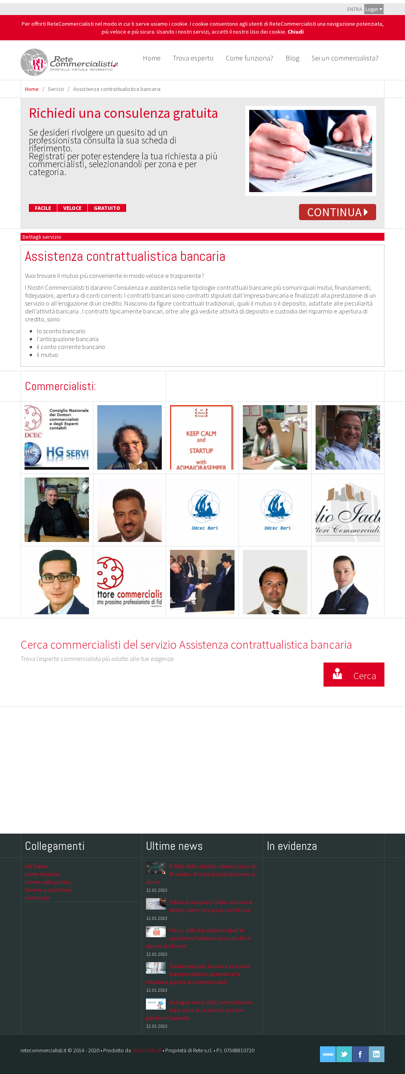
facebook (360, 1054)
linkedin (376, 1054)
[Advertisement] (202, 770)
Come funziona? (249, 57)
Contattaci (37, 897)
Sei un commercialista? (345, 57)
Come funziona (42, 874)
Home (152, 57)
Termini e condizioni (48, 889)
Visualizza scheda (136, 455)
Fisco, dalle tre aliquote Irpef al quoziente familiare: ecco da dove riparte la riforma (198, 938)
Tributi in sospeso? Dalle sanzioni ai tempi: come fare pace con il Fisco (211, 906)
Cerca (365, 675)
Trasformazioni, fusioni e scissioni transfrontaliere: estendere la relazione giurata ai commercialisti (198, 974)
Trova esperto (193, 57)
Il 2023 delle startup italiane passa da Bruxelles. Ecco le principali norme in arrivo (201, 874)
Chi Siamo (36, 866)
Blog (292, 57)
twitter (344, 1054)
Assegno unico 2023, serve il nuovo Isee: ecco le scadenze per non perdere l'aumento (199, 1009)
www (328, 1054)
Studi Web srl (146, 1050)
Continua (335, 211)
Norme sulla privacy (48, 881)
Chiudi (296, 31)
